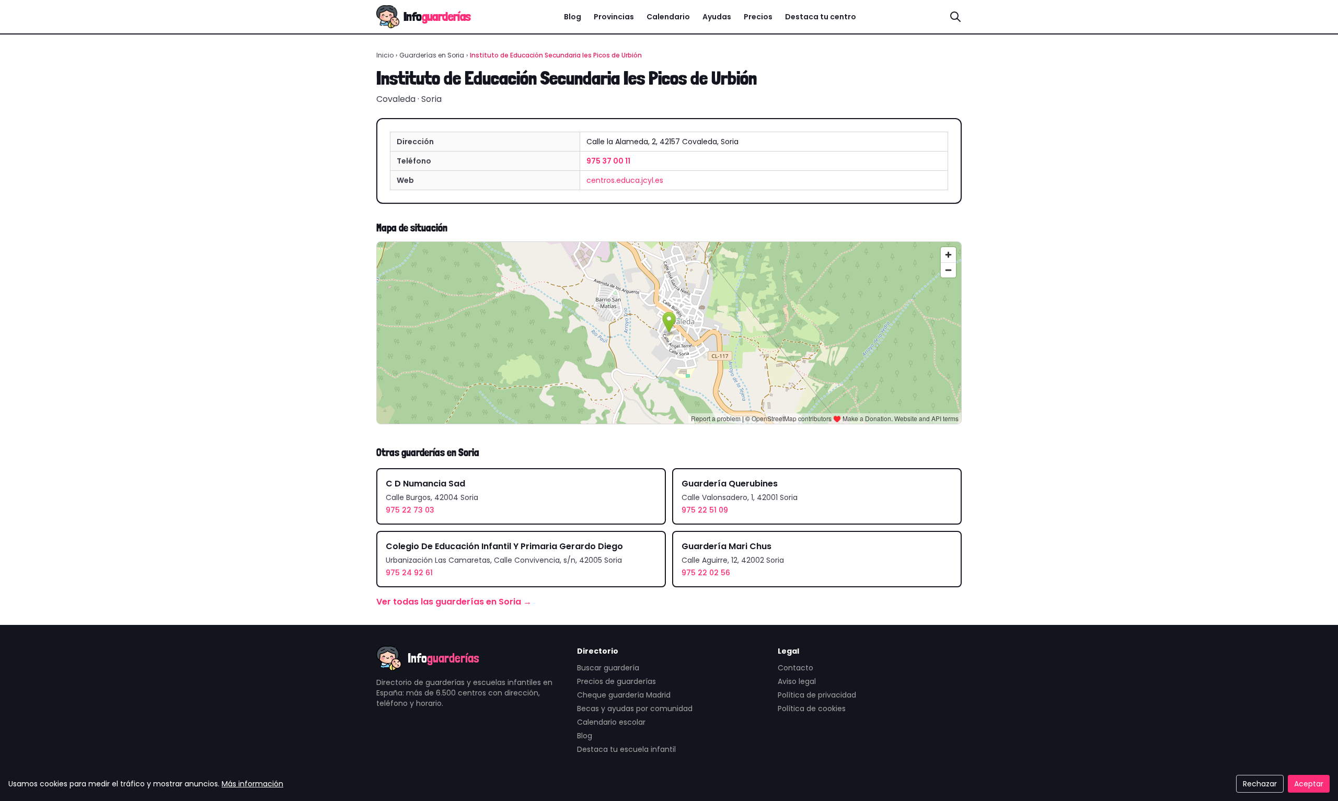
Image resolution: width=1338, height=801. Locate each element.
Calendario (668, 16)
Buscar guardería (608, 668)
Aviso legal (797, 681)
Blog (572, 16)
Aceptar (1308, 784)
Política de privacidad (817, 695)
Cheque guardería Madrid (624, 695)
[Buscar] (955, 16)
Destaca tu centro (820, 16)
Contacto (795, 668)
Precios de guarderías (616, 681)
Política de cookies (812, 708)
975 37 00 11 (608, 161)
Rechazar (1260, 784)
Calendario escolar (611, 722)
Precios (758, 16)
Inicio (385, 55)
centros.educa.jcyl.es (624, 180)
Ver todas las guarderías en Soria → (454, 602)
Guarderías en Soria (431, 55)
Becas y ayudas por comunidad (635, 708)
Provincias (614, 16)
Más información (252, 784)
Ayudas (716, 16)
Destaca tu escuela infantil (626, 749)
